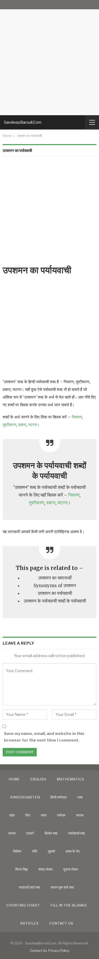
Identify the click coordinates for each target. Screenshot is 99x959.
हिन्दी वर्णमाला (58, 797)
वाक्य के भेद (73, 851)
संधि (34, 851)
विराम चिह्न (21, 869)
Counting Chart (23, 905)
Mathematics (70, 779)
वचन (43, 815)
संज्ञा (12, 815)
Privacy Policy (58, 951)
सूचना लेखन (70, 869)
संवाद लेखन (45, 869)
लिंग (27, 815)
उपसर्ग (30, 833)
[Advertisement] (49, 57)
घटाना (32, 424)
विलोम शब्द (51, 833)
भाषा (80, 797)
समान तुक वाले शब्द (62, 887)
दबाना (22, 424)
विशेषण (17, 851)
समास (12, 833)
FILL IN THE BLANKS (68, 905)
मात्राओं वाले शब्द (29, 887)
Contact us (61, 923)
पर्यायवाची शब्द (76, 833)
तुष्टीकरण (9, 424)
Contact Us (38, 951)
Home (14, 779)
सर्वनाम (61, 815)
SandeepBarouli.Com (22, 122)
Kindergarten (25, 797)
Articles (29, 923)
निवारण (77, 417)
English (38, 779)
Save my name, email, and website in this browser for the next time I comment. (44, 737)
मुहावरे (51, 851)
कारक (80, 815)
